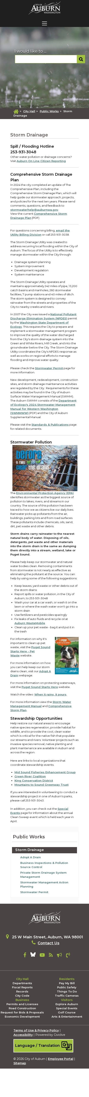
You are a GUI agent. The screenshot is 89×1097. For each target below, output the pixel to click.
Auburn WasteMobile (29, 623)
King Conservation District (33, 780)
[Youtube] (42, 955)
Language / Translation (38, 1045)
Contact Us (48, 943)
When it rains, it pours (50, 694)
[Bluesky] (33, 955)
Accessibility (23, 1035)
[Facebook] (24, 955)
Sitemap (19, 1063)
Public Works (49, 111)
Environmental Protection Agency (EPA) (45, 493)
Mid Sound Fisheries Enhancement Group (45, 772)
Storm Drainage (29, 850)
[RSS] (51, 955)
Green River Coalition (30, 776)
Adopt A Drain (30, 857)
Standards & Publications (50, 424)
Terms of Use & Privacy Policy (36, 1030)
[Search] (81, 59)
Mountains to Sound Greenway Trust (41, 784)
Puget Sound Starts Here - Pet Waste (30, 651)
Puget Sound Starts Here (40, 687)
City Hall (29, 111)
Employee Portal (60, 1059)
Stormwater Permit (49, 368)
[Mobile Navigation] (44, 23)
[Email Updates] (59, 955)
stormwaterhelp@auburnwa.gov (34, 209)
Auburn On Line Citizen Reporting (41, 161)
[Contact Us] (68, 955)
